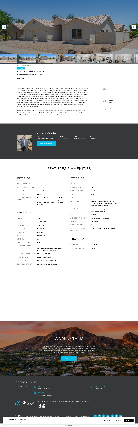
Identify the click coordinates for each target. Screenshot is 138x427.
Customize (118, 420)
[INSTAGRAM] (99, 416)
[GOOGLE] (116, 416)
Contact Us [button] (69, 358)
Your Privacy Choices (69, 425)
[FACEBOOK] (95, 416)
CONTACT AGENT (46, 143)
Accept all (129, 420)
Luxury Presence (53, 416)
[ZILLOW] (121, 416)
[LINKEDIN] (103, 416)
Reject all (107, 420)
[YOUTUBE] (108, 416)
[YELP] (112, 416)
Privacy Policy (84, 416)
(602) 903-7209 (64, 138)
